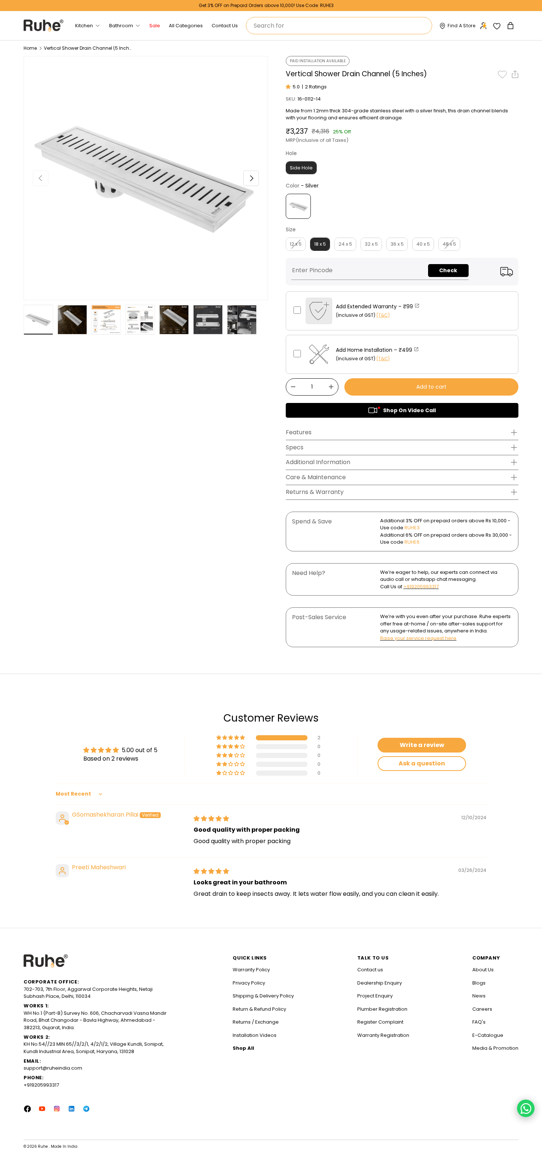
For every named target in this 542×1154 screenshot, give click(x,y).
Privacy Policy (249, 982)
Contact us (370, 969)
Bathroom (121, 25)
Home (30, 48)
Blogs (479, 982)
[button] (511, 25)
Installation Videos (255, 1035)
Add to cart (431, 386)
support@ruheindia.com (53, 1067)
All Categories (186, 25)
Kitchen (84, 25)
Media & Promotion (495, 1048)
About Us (483, 969)
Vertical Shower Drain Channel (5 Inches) (88, 48)
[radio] (301, 168)
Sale (154, 25)
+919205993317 (421, 586)
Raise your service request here (418, 638)
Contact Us (225, 25)
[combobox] (339, 25)
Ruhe (43, 1146)
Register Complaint (380, 1021)
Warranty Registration (383, 1035)
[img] (211, 818)
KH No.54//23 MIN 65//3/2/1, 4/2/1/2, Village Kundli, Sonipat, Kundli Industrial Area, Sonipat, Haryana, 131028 (94, 1048)
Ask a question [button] (422, 763)
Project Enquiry (375, 995)
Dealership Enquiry (379, 982)
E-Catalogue (487, 1035)
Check (448, 270)
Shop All (243, 1048)
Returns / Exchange (256, 1021)
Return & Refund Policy (259, 1009)
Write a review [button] (422, 745)
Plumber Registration (382, 1009)
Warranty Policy (251, 969)
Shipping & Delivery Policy (263, 995)
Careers (482, 1009)
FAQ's (479, 1021)
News (479, 995)
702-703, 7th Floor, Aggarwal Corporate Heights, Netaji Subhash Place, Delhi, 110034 (88, 993)
